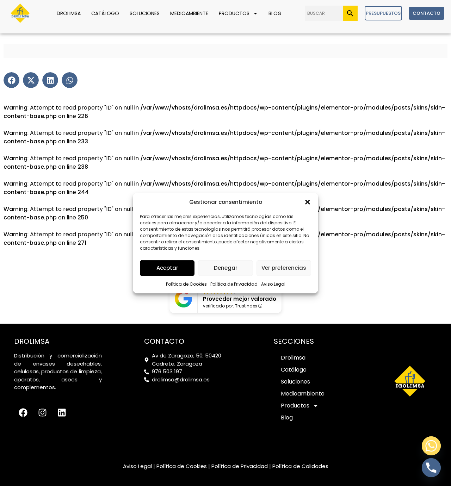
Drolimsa (69, 13)
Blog (275, 13)
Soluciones (145, 13)
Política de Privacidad (234, 284)
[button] (307, 202)
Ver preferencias (283, 268)
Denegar (225, 268)
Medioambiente (189, 13)
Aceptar (167, 268)
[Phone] (431, 467)
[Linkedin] (61, 412)
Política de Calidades (300, 466)
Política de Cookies (186, 284)
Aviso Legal (273, 284)
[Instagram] (42, 412)
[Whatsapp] (431, 445)
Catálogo (105, 13)
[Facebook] (23, 412)
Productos (234, 13)
